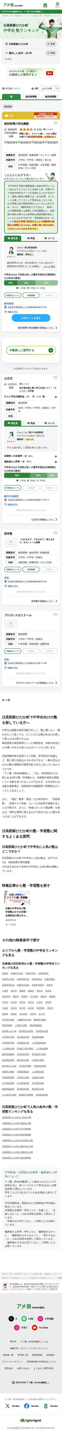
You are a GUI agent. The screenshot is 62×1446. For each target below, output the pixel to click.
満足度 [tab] (14, 238)
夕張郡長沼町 (8, 1042)
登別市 (50, 1007)
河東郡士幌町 (8, 1071)
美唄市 (52, 996)
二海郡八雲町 (21, 1025)
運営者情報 (37, 1354)
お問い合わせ (23, 1368)
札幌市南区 (37, 979)
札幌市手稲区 (23, 984)
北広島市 (23, 1013)
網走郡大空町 (23, 1059)
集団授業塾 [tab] (50, 96)
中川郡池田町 (23, 1083)
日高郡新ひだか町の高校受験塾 (16, 1134)
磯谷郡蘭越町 (36, 1025)
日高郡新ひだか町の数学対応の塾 (17, 1146)
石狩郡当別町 (8, 1019)
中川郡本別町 (38, 1083)
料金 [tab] (32, 238)
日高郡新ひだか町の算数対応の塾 (17, 1152)
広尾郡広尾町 (38, 1077)
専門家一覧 (23, 1354)
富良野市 (41, 1007)
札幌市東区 (43, 973)
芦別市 (5, 1002)
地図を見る (13, 311)
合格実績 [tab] (31, 295)
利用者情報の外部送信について (41, 1361)
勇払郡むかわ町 (9, 1065)
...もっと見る (49, 266)
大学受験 (49, 1318)
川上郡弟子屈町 (9, 1094)
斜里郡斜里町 (23, 1054)
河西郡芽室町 (8, 1077)
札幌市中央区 (17, 973)
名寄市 (48, 1002)
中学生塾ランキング (19, 1278)
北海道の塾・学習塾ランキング (45, 15)
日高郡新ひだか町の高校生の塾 (16, 1123)
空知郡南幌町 (38, 1036)
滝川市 (14, 1007)
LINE (30, 1318)
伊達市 (14, 1013)
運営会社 (9, 1368)
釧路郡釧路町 (8, 1088)
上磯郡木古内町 (24, 1019)
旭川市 (14, 990)
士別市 (40, 1002)
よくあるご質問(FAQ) (43, 1368)
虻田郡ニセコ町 (9, 1031)
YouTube (43, 1327)
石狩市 (33, 1013)
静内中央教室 (11, 496)
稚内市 (44, 996)
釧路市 (31, 990)
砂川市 (22, 1007)
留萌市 (24, 996)
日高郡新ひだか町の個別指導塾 (16, 1157)
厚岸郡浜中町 (38, 1088)
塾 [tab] (11, 96)
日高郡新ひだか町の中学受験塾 (16, 1128)
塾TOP (5, 15)
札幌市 (5, 973)
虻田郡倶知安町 (26, 1031)
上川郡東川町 (8, 1048)
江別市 (14, 1002)
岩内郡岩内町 (42, 1031)
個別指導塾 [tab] (31, 96)
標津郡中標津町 (26, 1094)
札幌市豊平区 (23, 979)
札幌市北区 (30, 973)
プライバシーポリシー (12, 1361)
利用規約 (50, 1354)
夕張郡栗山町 (23, 1042)
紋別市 (31, 1002)
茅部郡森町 (7, 1025)
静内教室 (9, 303)
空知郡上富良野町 (25, 1048)
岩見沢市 (6, 996)
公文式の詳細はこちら (42, 519)
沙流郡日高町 (25, 1065)
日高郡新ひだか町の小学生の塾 (16, 1117)
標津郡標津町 (42, 1094)
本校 (6, 577)
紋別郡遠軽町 (8, 1059)
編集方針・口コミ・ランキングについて (29, 1348)
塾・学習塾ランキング (20, 15)
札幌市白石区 (8, 979)
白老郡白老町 (38, 1059)
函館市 (49, 984)
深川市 (31, 1007)
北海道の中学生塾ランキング (42, 1278)
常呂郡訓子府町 (39, 1054)
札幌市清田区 (38, 984)
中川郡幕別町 (8, 1083)
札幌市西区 (49, 979)
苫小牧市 (34, 996)
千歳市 (5, 1007)
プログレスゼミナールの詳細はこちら (35, 682)
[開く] (55, 396)
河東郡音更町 (40, 1065)
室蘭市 (22, 990)
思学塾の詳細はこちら (42, 601)
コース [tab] (51, 238)
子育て (24, 1327)
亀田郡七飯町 (40, 1019)
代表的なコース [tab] (12, 295)
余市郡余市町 (23, 1036)
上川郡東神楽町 (39, 1042)
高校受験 (8, 106)
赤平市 (22, 1002)
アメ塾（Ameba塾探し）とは (34, 1341)
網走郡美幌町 (8, 1054)
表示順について (13, 88)
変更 (53, 43)
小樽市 (5, 990)
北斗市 (42, 1013)
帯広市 (40, 990)
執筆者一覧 (8, 1354)
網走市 (16, 996)
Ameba (15, 1406)
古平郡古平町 (8, 1036)
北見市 (48, 990)
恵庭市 (5, 1013)
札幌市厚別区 (8, 984)
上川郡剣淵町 (42, 1048)
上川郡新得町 (38, 1071)
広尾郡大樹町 (23, 1077)
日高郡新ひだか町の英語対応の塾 (17, 1140)
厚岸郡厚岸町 (23, 1088)
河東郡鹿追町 (23, 1071)
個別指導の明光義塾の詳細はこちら (36, 327)
